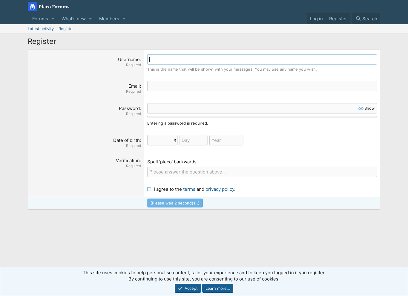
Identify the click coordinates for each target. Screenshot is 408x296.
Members (109, 18)
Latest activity (41, 28)
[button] (53, 18)
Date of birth (126, 140)
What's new (74, 18)
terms (189, 189)
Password (129, 108)
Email (134, 86)
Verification (128, 160)
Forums (40, 18)
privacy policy (219, 189)
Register (66, 28)
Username (129, 59)
